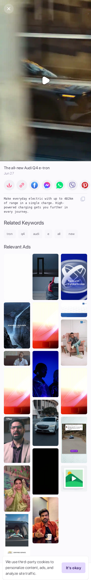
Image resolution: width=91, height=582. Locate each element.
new (72, 234)
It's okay (73, 568)
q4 (23, 234)
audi (36, 234)
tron (10, 234)
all (59, 234)
